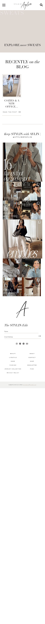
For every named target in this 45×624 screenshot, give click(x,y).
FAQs (32, 370)
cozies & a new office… (11, 103)
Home (13, 363)
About (32, 355)
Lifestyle (13, 359)
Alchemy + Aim (33, 386)
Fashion (13, 367)
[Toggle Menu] (3, 6)
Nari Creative (26, 386)
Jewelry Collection (13, 370)
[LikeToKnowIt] (23, 345)
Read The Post (10, 112)
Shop (32, 363)
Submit (39, 338)
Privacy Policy (13, 374)
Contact (32, 359)
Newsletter (32, 367)
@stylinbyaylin (22, 137)
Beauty (13, 355)
